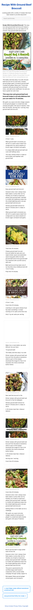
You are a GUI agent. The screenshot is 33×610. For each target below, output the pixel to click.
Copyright (25, 606)
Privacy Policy (18, 606)
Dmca (6, 606)
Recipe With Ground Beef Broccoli (16, 6)
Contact (11, 606)
